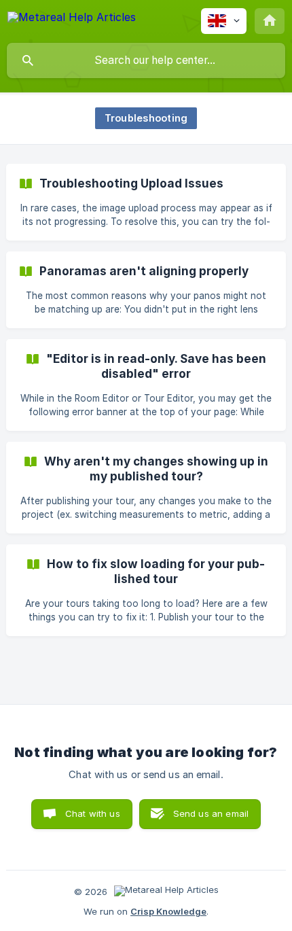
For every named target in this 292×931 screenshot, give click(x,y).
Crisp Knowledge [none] (168, 911)
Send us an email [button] (211, 813)
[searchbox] (146, 60)
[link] (146, 202)
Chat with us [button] (92, 813)
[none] (71, 19)
